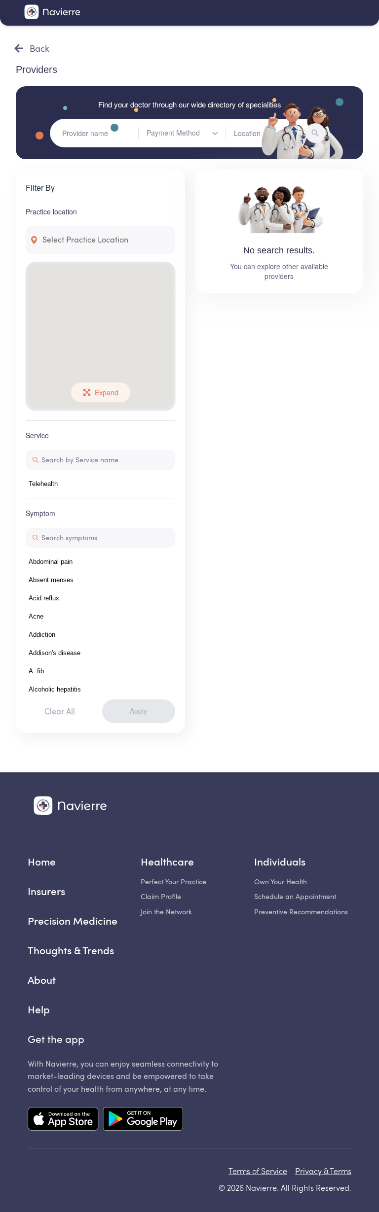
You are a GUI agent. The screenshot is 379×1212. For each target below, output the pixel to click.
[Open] (215, 133)
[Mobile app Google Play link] (143, 1120)
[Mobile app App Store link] (63, 1120)
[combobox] (186, 133)
